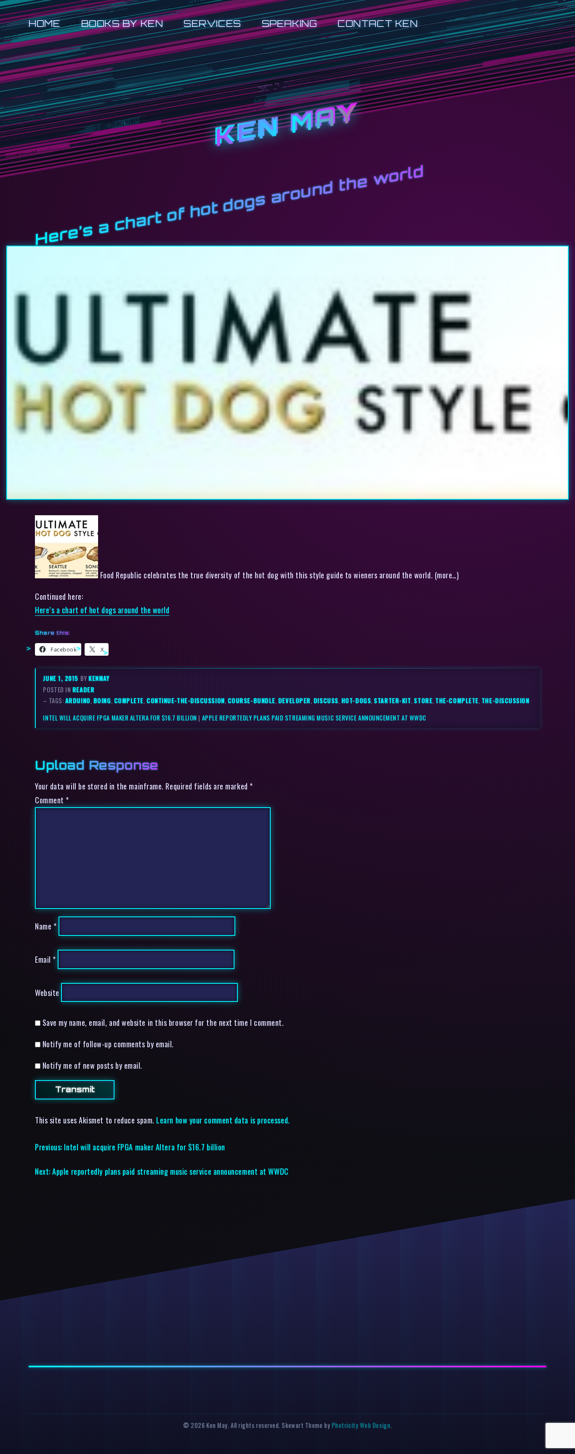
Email (45, 959)
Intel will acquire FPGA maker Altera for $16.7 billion (120, 717)
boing (102, 700)
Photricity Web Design (361, 1425)
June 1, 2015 (61, 678)
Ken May (287, 125)
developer (294, 700)
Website (47, 992)
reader (83, 689)
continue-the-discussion (185, 700)
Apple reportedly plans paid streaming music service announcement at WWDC (314, 717)
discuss (326, 700)
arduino (78, 700)
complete (129, 700)
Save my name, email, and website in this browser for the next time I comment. (163, 1022)
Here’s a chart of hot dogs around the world (102, 609)
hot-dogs (356, 700)
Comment (52, 799)
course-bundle (251, 700)
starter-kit (392, 700)
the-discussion (506, 700)
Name (45, 926)
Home (44, 23)
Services (212, 23)
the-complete (457, 700)
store (423, 700)
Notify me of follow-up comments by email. (108, 1043)
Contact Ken (378, 23)
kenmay (98, 678)
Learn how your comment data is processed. (223, 1120)
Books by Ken (122, 23)
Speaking (289, 23)
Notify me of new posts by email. (92, 1065)
